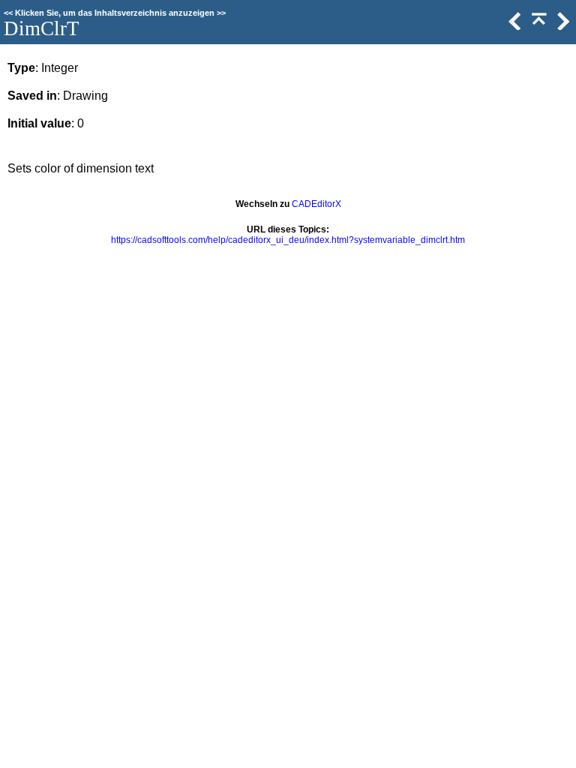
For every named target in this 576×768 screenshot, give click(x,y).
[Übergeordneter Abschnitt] (537, 26)
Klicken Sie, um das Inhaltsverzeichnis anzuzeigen (114, 12)
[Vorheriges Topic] (513, 26)
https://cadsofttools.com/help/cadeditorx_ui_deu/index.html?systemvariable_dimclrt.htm (288, 240)
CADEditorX (316, 204)
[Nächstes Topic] (561, 26)
